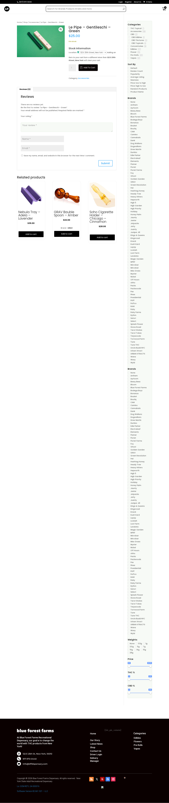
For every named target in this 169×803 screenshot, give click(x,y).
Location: (73, 52)
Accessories (34, 22)
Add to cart (89, 67)
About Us (137, 2)
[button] (61, 29)
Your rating (26, 116)
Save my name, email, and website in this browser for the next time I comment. (59, 155)
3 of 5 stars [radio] (29, 119)
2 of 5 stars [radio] (25, 119)
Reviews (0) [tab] (25, 89)
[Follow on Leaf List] (91, 779)
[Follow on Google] (108, 779)
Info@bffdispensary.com (35, 764)
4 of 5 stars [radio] (32, 119)
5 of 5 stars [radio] (36, 119)
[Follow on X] (97, 779)
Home (19, 22)
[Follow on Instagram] (113, 779)
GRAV (70, 228)
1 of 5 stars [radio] (22, 119)
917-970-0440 (30, 759)
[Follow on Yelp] (102, 779)
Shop (25, 22)
